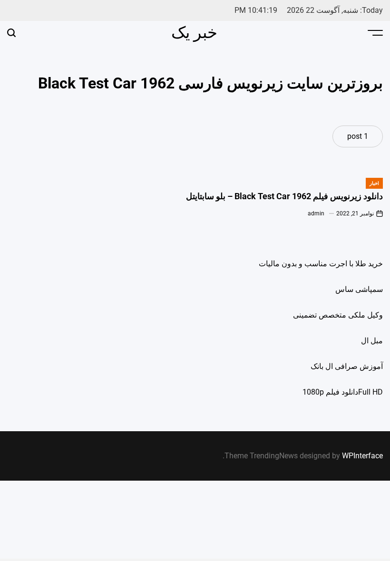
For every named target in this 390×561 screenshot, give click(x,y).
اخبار (374, 183)
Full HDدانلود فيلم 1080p (342, 392)
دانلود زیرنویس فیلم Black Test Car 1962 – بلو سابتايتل (284, 196)
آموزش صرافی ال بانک (347, 366)
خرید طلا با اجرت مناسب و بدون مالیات (321, 263)
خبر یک (194, 32)
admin (316, 213)
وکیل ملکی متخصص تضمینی (338, 314)
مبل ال (372, 340)
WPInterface (362, 455)
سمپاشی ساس (359, 289)
